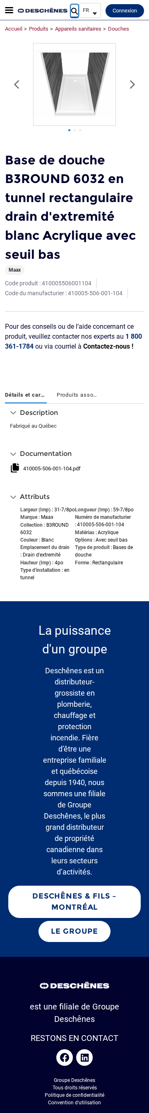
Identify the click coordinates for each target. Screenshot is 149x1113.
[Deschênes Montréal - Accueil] (42, 10)
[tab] (26, 395)
